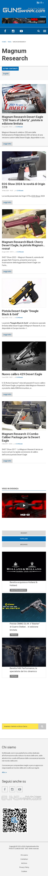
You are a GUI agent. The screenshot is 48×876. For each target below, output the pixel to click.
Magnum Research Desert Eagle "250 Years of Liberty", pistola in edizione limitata (22, 120)
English (6, 74)
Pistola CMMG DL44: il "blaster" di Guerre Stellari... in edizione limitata (25, 626)
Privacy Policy (24, 867)
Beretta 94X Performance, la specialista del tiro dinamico (23, 670)
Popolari (29, 539)
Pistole (14, 635)
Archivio (24, 544)
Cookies (24, 871)
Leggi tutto (7, 144)
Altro (4, 772)
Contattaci (24, 859)
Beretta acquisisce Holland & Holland (23, 584)
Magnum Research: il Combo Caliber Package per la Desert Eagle (21, 437)
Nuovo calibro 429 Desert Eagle (22, 374)
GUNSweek (19, 127)
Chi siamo (24, 855)
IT (40, 2)
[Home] (24, 9)
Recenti (24, 533)
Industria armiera (18, 590)
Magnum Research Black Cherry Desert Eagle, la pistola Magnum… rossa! (23, 245)
